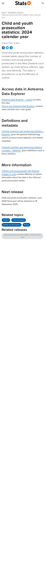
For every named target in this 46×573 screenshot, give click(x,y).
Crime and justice (19, 220)
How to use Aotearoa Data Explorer (18, 106)
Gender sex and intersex (11, 225)
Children (6, 220)
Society (26, 225)
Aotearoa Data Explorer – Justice (17, 99)
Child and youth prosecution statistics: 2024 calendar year (22, 236)
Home (4, 12)
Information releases (15, 12)
